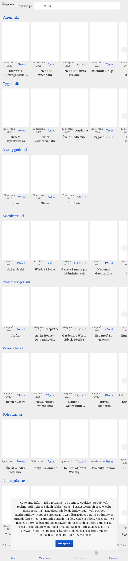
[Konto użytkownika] (123, 6)
